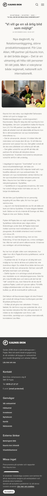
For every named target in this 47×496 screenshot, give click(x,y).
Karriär (5, 421)
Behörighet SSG (9, 441)
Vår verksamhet (9, 403)
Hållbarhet (7, 408)
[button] (42, 4)
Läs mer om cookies (25, 486)
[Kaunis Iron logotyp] (19, 4)
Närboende (7, 426)
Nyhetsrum (7, 417)
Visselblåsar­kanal (10, 450)
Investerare (7, 412)
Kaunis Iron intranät (11, 445)
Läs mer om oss (9, 362)
